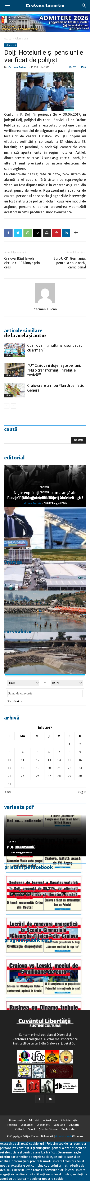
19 (37, 768)
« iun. (7, 792)
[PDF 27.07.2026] (45, 1002)
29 (69, 776)
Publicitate (68, 1129)
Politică (12, 1124)
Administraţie (69, 1120)
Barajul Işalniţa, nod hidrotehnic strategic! (45, 497)
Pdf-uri (12, 842)
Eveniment (43, 1124)
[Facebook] (39, 1099)
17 (9, 768)
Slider (8, 355)
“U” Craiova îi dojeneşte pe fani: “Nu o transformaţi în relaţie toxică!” (54, 370)
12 (37, 760)
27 (49, 776)
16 (80, 760)
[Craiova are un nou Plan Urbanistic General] (14, 390)
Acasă (7, 38)
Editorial (14, 457)
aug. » (82, 792)
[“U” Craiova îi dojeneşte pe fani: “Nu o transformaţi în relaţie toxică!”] (14, 370)
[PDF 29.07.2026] (45, 961)
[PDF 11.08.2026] (45, 877)
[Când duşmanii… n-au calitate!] (45, 569)
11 (22, 760)
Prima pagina (17, 1120)
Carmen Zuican (17, 67)
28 (59, 776)
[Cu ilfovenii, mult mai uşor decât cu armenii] (14, 350)
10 (9, 760)
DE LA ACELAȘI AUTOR (25, 335)
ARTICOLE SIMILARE (23, 330)
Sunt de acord (74, 1179)
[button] (84, 5)
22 (69, 768)
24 (9, 776)
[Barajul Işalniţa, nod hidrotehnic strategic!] (45, 653)
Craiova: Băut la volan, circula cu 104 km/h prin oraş (22, 263)
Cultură (19, 1129)
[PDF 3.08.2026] (45, 919)
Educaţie (74, 1124)
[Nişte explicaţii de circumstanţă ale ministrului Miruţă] (45, 528)
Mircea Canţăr (32, 503)
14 (59, 760)
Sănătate (59, 1124)
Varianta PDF (19, 807)
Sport (31, 1129)
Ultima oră (21, 38)
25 (22, 776)
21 (59, 768)
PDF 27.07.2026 (21, 847)
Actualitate (50, 1120)
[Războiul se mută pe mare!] (45, 611)
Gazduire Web (63, 1136)
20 (49, 768)
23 (80, 768)
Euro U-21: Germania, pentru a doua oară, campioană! (70, 263)
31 (9, 784)
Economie (27, 1124)
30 (80, 776)
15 (69, 760)
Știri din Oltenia (48, 1129)
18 (22, 768)
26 (37, 776)
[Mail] (50, 1099)
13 (49, 760)
